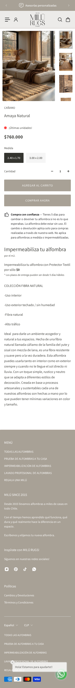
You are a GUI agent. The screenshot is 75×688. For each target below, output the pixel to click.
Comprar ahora (37, 200)
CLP (26, 625)
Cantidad (9, 171)
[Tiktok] (25, 569)
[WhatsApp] (34, 569)
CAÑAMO (9, 108)
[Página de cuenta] (16, 19)
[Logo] (37, 19)
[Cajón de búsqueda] (60, 19)
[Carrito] (68, 19)
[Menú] (7, 19)
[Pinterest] (15, 569)
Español (9, 625)
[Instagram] (6, 569)
